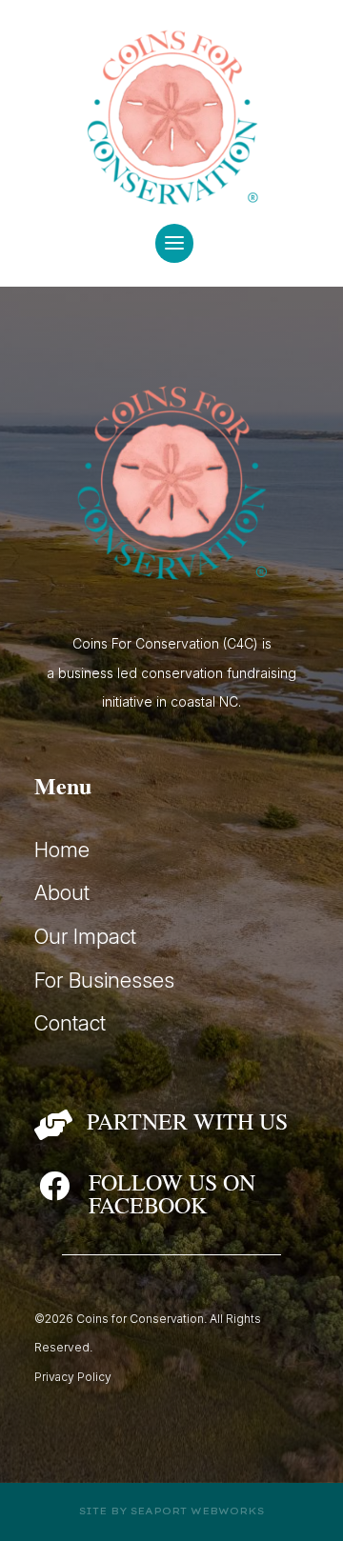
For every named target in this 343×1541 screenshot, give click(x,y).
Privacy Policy (72, 1377)
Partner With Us (187, 1121)
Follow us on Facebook (172, 1193)
